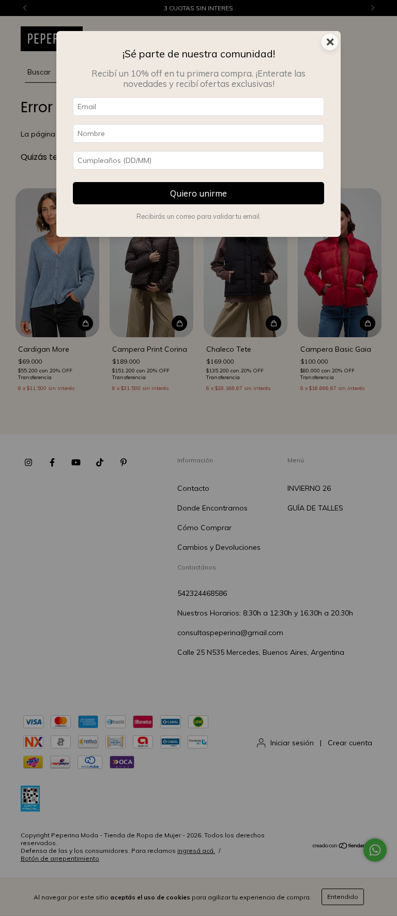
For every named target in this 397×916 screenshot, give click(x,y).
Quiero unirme (198, 193)
